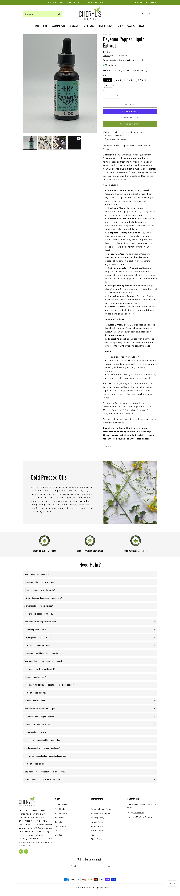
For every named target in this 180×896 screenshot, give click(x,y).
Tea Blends (59, 818)
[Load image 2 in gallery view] (45, 143)
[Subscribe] (109, 866)
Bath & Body (60, 826)
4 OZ (129, 80)
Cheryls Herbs (84, 887)
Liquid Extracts (61, 805)
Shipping (106, 55)
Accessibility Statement (101, 813)
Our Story (95, 805)
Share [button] (108, 446)
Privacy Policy (97, 822)
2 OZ (118, 80)
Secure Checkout (98, 831)
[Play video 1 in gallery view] (74, 143)
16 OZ (108, 85)
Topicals (58, 822)
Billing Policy (96, 839)
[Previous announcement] (23, 2)
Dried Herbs (60, 809)
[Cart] (153, 14)
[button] (46, 25)
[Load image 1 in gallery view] (30, 143)
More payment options (129, 117)
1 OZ (107, 80)
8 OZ (140, 80)
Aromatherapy (61, 813)
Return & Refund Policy (101, 809)
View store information (115, 139)
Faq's (93, 835)
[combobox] (42, 14)
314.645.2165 (138, 812)
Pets (57, 831)
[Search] (59, 14)
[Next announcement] (133, 2)
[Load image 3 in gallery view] (59, 143)
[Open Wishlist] (148, 14)
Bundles (58, 835)
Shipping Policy (97, 818)
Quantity (106, 91)
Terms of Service (98, 826)
